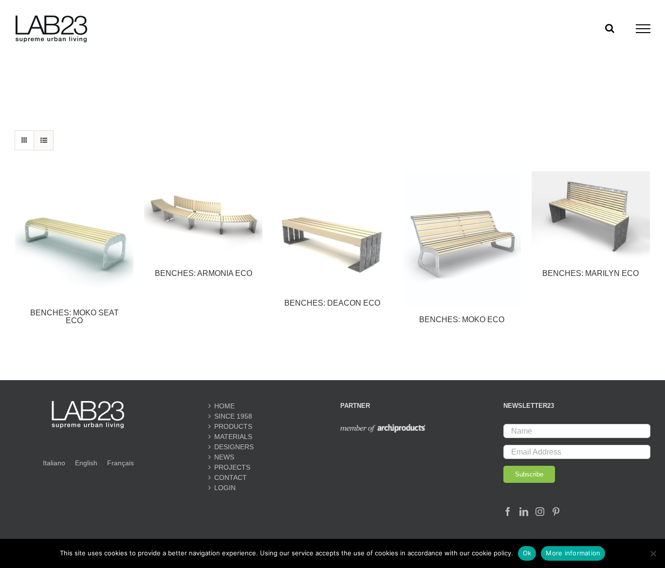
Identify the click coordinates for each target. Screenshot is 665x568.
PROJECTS (232, 467)
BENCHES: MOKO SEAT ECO (74, 317)
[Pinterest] (556, 511)
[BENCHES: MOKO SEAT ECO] (74, 235)
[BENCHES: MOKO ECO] (462, 238)
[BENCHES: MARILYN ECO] (591, 215)
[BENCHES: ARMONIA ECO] (203, 215)
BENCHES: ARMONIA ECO (203, 273)
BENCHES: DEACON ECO (332, 303)
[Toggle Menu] (643, 28)
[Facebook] (507, 511)
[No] (653, 553)
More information (573, 553)
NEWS (224, 457)
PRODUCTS (233, 426)
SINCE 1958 (233, 416)
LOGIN (225, 488)
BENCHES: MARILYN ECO (590, 273)
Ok (527, 553)
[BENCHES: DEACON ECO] (332, 230)
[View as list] (43, 140)
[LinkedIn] (523, 511)
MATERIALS (233, 436)
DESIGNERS (234, 447)
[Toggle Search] (609, 28)
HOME (224, 406)
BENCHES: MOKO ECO (461, 319)
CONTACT (230, 477)
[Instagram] (540, 511)
